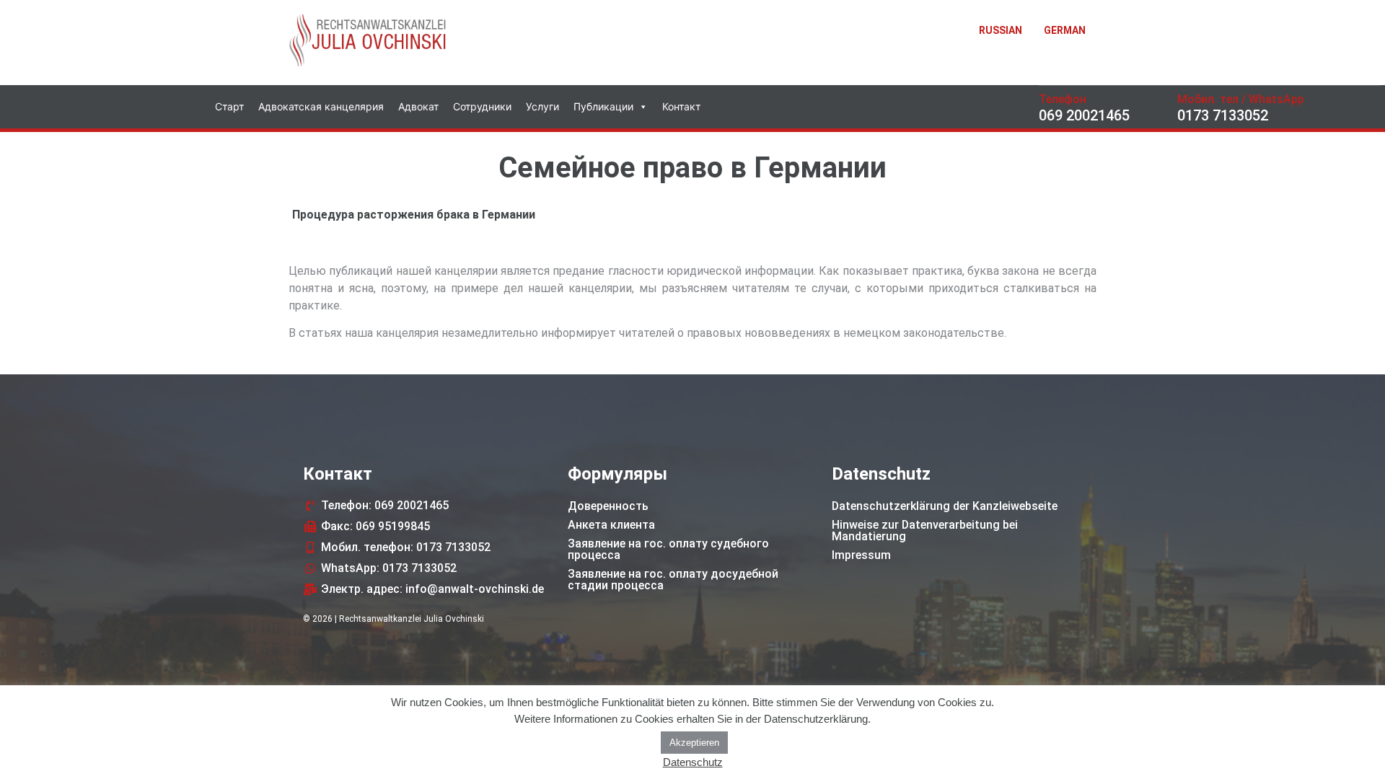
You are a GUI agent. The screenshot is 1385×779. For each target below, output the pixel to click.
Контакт (681, 106)
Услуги (542, 106)
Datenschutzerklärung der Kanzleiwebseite (945, 506)
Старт (229, 106)
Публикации (603, 106)
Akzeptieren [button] (694, 742)
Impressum (861, 555)
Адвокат (418, 106)
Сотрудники (482, 106)
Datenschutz (693, 762)
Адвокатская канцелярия (321, 106)
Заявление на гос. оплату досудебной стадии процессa (673, 579)
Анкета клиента (611, 525)
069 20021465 (1084, 115)
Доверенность (608, 506)
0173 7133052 (1222, 115)
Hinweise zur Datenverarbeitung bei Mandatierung (925, 530)
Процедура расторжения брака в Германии (413, 214)
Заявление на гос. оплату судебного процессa (668, 549)
